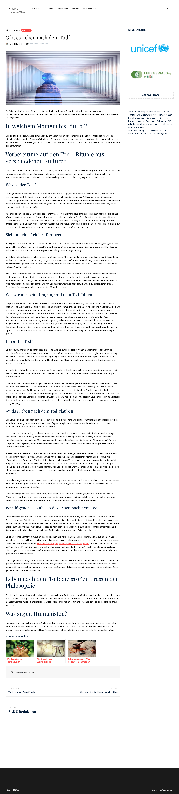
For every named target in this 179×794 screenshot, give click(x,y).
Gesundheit (62, 8)
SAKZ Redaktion (17, 44)
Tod (33, 672)
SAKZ (14, 9)
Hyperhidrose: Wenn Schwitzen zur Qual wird (148, 118)
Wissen (75, 8)
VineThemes (167, 790)
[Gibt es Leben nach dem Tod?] (63, 78)
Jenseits (26, 672)
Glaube (17, 672)
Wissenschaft (89, 8)
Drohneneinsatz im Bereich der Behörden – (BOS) (150, 121)
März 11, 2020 (12, 30)
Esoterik (49, 8)
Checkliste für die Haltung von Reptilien (99, 692)
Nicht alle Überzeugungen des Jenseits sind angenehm (63, 543)
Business (36, 8)
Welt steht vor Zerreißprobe (22, 692)
